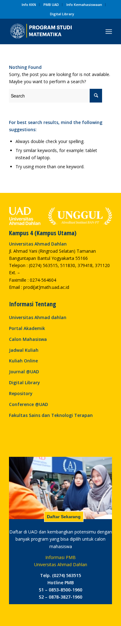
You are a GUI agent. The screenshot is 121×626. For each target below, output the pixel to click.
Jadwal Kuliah (23, 350)
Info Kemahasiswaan (84, 4)
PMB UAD (51, 4)
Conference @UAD (28, 404)
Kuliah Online (23, 361)
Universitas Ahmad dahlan (37, 317)
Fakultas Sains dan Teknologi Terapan (51, 415)
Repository (21, 393)
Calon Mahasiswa (28, 339)
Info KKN (29, 4)
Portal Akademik (27, 328)
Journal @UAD (24, 372)
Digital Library (62, 14)
